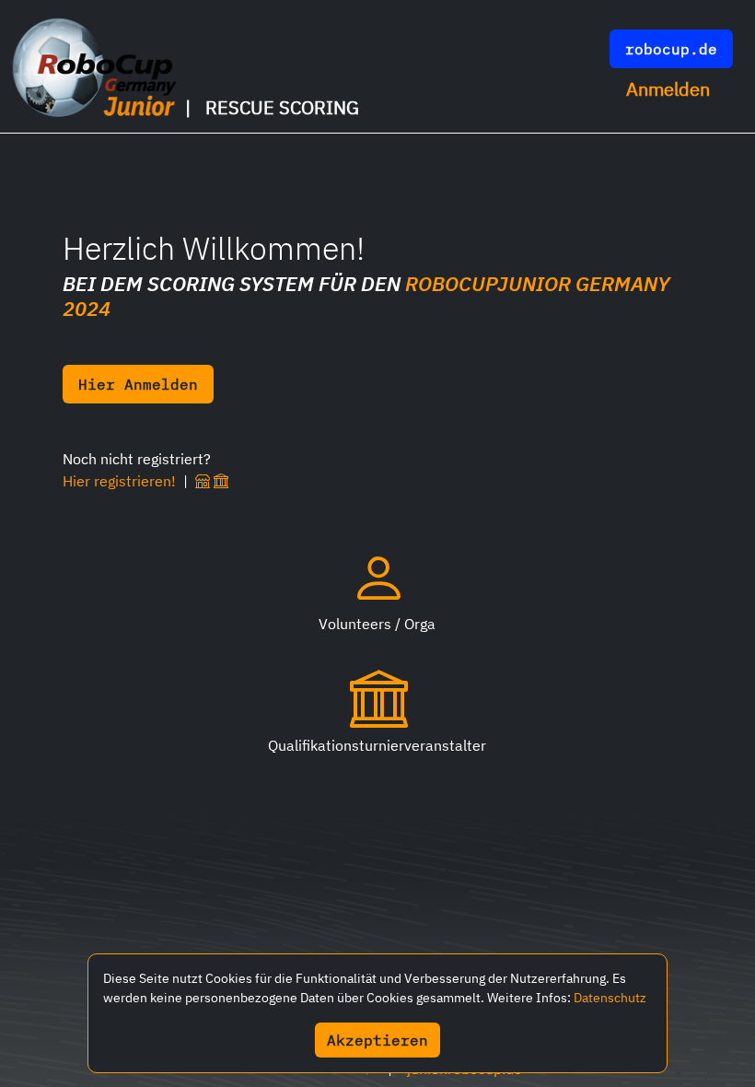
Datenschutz (610, 997)
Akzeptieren (377, 1040)
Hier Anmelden (138, 384)
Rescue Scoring (282, 107)
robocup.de (671, 49)
